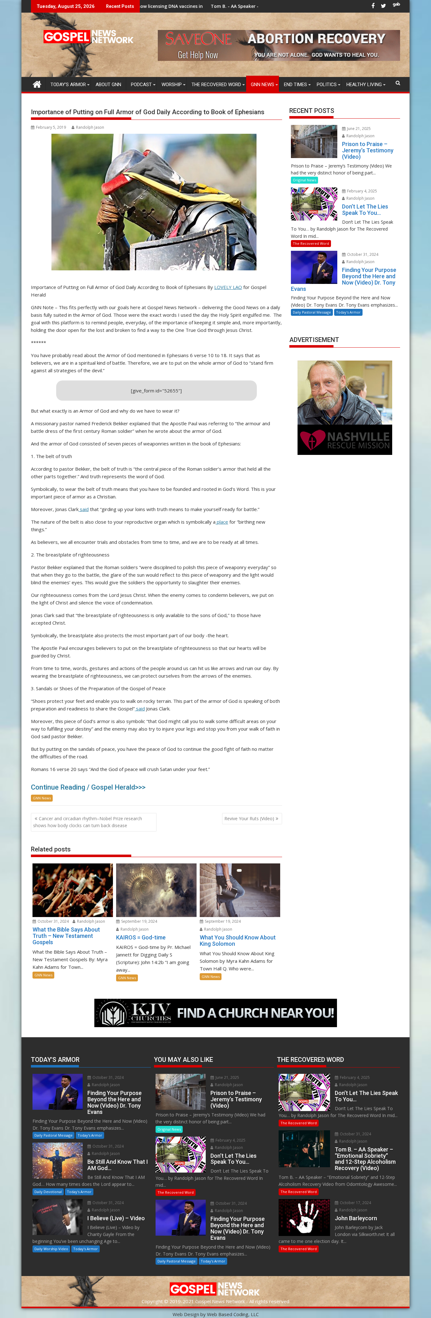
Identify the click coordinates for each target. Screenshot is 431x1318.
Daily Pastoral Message (312, 312)
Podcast (141, 84)
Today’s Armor (68, 84)
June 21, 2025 (358, 128)
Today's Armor (348, 312)
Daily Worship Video (51, 1248)
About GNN (108, 84)
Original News (304, 180)
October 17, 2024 (355, 1202)
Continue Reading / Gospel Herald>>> (88, 787)
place (222, 522)
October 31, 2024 (53, 921)
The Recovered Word (216, 84)
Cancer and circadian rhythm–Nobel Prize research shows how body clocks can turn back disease (87, 821)
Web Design (186, 1314)
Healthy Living (364, 84)
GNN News (262, 84)
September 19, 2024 (138, 921)
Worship (172, 84)
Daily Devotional (48, 1191)
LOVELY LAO (228, 287)
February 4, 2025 (361, 191)
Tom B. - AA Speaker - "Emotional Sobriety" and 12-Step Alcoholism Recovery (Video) (236, 6)
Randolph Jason (90, 127)
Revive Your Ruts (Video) (249, 818)
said (84, 509)
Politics (327, 84)
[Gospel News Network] (37, 83)
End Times (295, 84)
